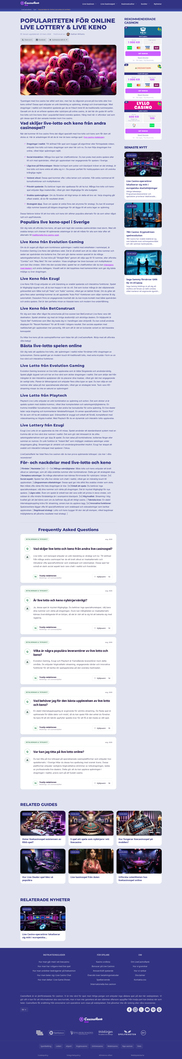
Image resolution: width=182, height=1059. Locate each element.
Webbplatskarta (137, 1055)
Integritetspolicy (73, 1055)
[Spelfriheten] (127, 1032)
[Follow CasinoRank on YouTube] (147, 1009)
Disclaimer (140, 975)
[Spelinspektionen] (39, 1032)
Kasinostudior (127, 4)
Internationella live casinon (103, 984)
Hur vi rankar (140, 970)
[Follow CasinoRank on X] (141, 1009)
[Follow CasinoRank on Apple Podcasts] (159, 1009)
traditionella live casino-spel (45, 235)
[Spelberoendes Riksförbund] (81, 1032)
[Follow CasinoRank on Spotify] (153, 1009)
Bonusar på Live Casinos (103, 966)
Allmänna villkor (105, 1055)
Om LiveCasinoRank (140, 961)
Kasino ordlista (103, 961)
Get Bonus (143, 53)
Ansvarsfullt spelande (103, 970)
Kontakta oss (140, 979)
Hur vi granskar (140, 966)
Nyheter (158, 4)
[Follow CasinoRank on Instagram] (135, 1009)
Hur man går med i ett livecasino (54, 961)
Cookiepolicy (43, 1055)
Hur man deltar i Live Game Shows (54, 979)
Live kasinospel (108, 4)
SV (23, 1009)
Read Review (143, 57)
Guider (144, 4)
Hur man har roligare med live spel (54, 966)
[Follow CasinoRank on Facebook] (129, 1009)
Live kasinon (88, 4)
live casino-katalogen (94, 137)
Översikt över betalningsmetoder (103, 975)
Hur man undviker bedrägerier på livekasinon (54, 970)
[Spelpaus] (56, 1032)
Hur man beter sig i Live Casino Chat (54, 975)
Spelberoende (103, 979)
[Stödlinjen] (105, 1032)
